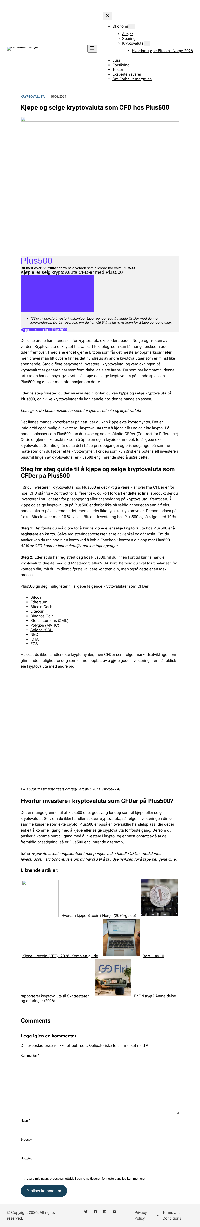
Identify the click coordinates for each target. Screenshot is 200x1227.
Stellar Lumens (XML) (49, 620)
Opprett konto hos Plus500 (44, 330)
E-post (26, 1139)
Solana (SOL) (41, 630)
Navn (25, 1120)
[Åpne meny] (92, 49)
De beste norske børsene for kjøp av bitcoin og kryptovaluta (90, 410)
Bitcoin (36, 597)
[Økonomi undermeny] (131, 26)
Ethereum (38, 602)
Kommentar (30, 1055)
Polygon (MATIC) (44, 625)
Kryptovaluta (33, 96)
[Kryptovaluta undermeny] (147, 43)
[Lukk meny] (107, 16)
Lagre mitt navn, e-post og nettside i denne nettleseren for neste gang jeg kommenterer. (86, 1178)
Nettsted (26, 1158)
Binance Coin (42, 616)
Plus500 (28, 399)
